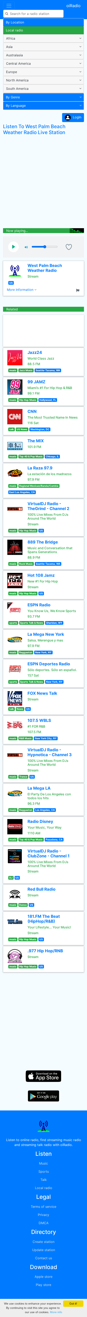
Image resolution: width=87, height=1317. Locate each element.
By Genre (13, 97)
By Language (16, 105)
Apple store (43, 1277)
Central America (18, 63)
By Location (15, 22)
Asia (9, 47)
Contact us (43, 1258)
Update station (43, 1250)
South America (17, 89)
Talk (43, 1180)
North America (17, 80)
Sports (43, 1171)
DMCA (44, 1223)
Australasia (14, 55)
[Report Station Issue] (78, 290)
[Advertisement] (43, 183)
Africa (10, 38)
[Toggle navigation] (9, 6)
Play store (43, 1285)
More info (56, 1312)
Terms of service (43, 1207)
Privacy (43, 1215)
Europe (11, 72)
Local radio (14, 30)
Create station (43, 1242)
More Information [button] (20, 290)
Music (43, 1163)
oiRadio (73, 5)
